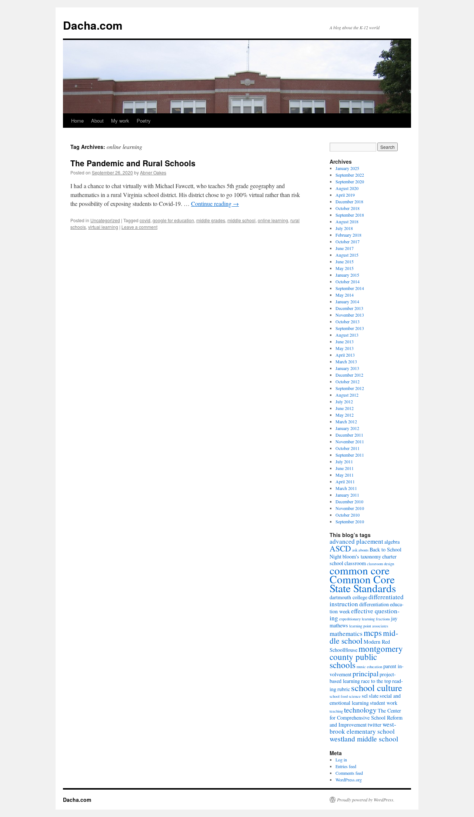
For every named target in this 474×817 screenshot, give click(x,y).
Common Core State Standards (363, 583)
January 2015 (347, 275)
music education (369, 666)
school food (339, 696)
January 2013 (347, 368)
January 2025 (347, 168)
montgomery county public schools (366, 656)
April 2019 (345, 195)
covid (145, 220)
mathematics (346, 633)
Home (77, 120)
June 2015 (345, 261)
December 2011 (349, 435)
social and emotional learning (365, 699)
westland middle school (364, 738)
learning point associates (368, 625)
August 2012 (347, 395)
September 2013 (350, 328)
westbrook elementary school (363, 728)
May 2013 (345, 348)
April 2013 (345, 355)
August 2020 (347, 188)
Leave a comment (139, 227)
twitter (374, 724)
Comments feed (349, 773)
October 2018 (348, 208)
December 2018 (349, 201)
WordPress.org (349, 780)
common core (360, 570)
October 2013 (348, 321)
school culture (376, 687)
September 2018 (350, 215)
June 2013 (345, 341)
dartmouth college (348, 597)
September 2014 (350, 288)
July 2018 (344, 228)
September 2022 (350, 175)
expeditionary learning (357, 618)
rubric (343, 689)
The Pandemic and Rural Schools (133, 163)
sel (365, 695)
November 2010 (350, 508)
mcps (373, 632)
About (97, 120)
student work (383, 702)
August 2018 (347, 221)
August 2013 (347, 335)
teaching (336, 711)
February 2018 (348, 235)
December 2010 (349, 501)
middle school (241, 220)
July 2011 (344, 461)
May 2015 (345, 268)
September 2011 (350, 455)
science (355, 696)
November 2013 (350, 315)
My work (120, 120)
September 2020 (350, 181)
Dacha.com (93, 25)
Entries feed (346, 766)
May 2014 (345, 295)
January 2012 (347, 428)
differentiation (374, 604)
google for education (173, 220)
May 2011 (345, 475)
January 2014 (347, 301)
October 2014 (348, 281)
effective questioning (365, 614)
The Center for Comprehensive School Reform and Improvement (366, 717)
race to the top (376, 680)
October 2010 (348, 515)
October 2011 (348, 448)
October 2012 (348, 381)
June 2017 (345, 248)
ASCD (340, 548)
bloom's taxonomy (362, 556)
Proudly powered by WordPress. (365, 800)
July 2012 (344, 401)
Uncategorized (105, 220)
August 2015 (347, 255)
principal (365, 673)
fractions (383, 618)
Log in (341, 760)
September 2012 (350, 388)
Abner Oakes (153, 172)
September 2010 (350, 521)
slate (373, 695)
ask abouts (360, 550)
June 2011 (345, 468)
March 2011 (346, 488)
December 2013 (349, 308)
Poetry (144, 120)
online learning (273, 220)
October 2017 (348, 241)
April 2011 (345, 481)
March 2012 (346, 421)
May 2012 (345, 415)
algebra (392, 541)
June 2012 (345, 408)
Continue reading (215, 203)
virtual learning (103, 227)
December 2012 (349, 375)
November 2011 (350, 441)
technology (360, 709)
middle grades (210, 220)
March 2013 (346, 361)
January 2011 (347, 495)
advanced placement (356, 541)
